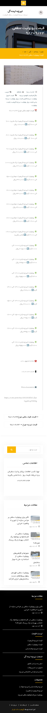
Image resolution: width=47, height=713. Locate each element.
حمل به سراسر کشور (34, 663)
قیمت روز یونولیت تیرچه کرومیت (22, 102)
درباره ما (14, 705)
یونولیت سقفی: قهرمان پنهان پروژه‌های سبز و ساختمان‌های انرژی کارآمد (19, 575)
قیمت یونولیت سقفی (34, 644)
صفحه (37, 705)
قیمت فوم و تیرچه (26, 95)
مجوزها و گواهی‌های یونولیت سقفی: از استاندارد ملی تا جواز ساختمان (26, 558)
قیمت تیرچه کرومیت (34, 640)
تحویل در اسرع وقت (35, 667)
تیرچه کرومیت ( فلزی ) (34, 690)
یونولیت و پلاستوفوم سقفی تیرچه (30, 694)
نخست (32, 705)
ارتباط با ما (23, 705)
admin (19, 92)
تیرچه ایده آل (15, 11)
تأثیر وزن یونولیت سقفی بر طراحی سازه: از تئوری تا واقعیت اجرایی (18, 520)
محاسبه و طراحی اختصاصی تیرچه (30, 671)
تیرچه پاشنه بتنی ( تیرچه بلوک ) (30, 686)
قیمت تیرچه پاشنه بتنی (34, 648)
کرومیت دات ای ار (18, 709)
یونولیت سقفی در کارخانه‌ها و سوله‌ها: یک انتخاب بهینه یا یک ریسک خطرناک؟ (24, 538)
